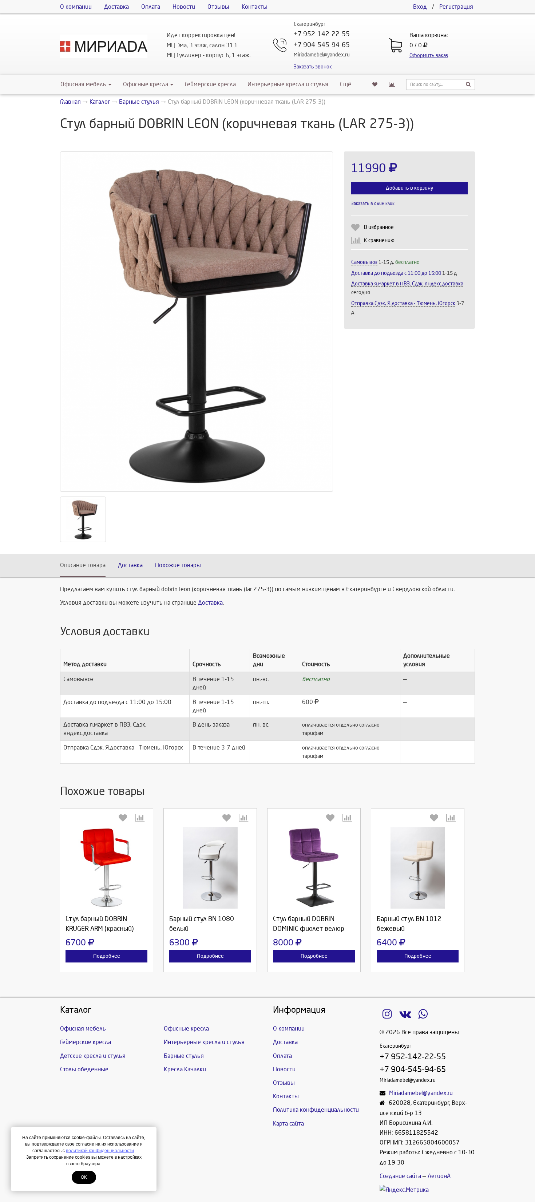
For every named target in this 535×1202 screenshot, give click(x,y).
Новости (184, 7)
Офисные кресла (146, 84)
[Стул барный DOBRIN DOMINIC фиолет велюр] (314, 868)
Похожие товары (178, 565)
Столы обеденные (84, 1069)
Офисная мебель (83, 84)
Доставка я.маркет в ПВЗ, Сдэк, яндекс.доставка (407, 283)
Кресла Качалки (185, 1069)
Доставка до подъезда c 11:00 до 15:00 (396, 273)
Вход (420, 7)
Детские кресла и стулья (93, 1056)
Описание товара (83, 565)
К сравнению (379, 240)
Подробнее (106, 956)
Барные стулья (184, 1056)
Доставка (116, 7)
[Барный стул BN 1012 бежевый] (418, 868)
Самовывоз (364, 262)
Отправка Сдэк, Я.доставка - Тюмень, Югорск (403, 303)
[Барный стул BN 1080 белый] (210, 868)
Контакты (255, 7)
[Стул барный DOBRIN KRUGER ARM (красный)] (106, 868)
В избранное (379, 227)
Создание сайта (400, 1176)
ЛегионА (439, 1176)
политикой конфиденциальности (100, 1150)
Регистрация (456, 7)
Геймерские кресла (210, 84)
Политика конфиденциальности (316, 1110)
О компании (76, 7)
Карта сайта (288, 1123)
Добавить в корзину (409, 188)
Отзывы (218, 7)
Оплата (150, 7)
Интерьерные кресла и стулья (287, 84)
